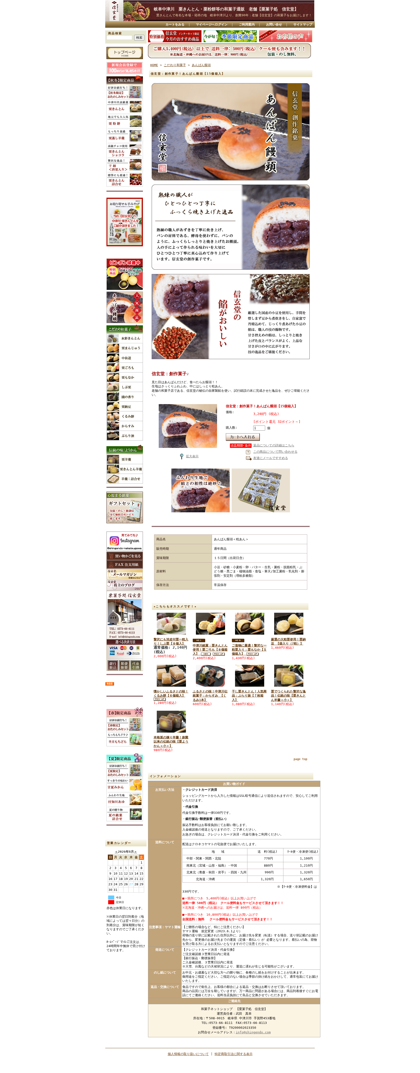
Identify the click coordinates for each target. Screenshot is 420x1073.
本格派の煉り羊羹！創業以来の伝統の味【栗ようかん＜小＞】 (171, 742)
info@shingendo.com (253, 1032)
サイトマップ (302, 24)
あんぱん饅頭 (201, 65)
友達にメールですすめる (270, 458)
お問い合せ (274, 24)
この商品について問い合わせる (275, 451)
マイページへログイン (212, 24)
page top (300, 759)
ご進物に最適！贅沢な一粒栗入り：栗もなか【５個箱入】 (249, 650)
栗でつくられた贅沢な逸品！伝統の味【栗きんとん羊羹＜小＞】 (288, 696)
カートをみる (175, 24)
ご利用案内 (247, 24)
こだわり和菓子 (175, 65)
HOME (154, 65)
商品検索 (115, 33)
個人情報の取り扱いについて (188, 1054)
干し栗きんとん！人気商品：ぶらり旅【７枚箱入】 (249, 696)
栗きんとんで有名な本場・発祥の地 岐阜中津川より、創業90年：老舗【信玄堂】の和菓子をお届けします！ (234, 15)
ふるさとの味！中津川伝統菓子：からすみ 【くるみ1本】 (210, 696)
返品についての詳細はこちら (273, 445)
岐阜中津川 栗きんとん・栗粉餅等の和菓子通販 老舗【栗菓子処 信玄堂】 (230, 9)
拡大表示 (192, 456)
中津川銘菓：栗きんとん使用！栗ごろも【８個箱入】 (210, 650)
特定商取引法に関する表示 (234, 1054)
